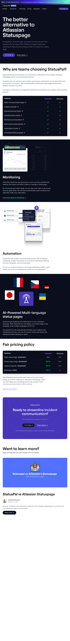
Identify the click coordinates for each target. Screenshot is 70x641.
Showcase (22, 8)
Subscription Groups (11, 128)
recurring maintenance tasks (35, 267)
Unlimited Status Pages (12, 115)
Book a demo (21, 55)
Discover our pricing (9, 389)
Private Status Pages (17, 102)
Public (6, 102)
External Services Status (12, 111)
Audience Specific (10, 107)
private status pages (45, 83)
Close (65, 2)
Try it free (63, 8)
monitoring (8, 188)
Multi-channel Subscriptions (13, 124)
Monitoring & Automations (13, 120)
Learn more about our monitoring (13, 197)
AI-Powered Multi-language (13, 132)
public (33, 83)
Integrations (36, 8)
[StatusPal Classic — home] (5, 5)
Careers (44, 8)
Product (4, 8)
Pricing (29, 8)
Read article (8, 512)
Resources (13, 8)
